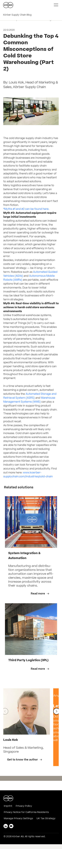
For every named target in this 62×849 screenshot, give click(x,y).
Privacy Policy (24, 806)
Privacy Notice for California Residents (26, 812)
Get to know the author (23, 760)
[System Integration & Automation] (31, 522)
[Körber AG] (30, 5)
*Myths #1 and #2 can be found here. (26, 209)
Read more (38, 594)
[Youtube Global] (11, 826)
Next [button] (56, 711)
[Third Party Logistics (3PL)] (31, 629)
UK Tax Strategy (46, 819)
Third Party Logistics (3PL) (28, 660)
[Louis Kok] (26, 711)
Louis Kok (10, 740)
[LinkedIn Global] (5, 826)
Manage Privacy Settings (18, 819)
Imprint (8, 806)
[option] (27, 727)
